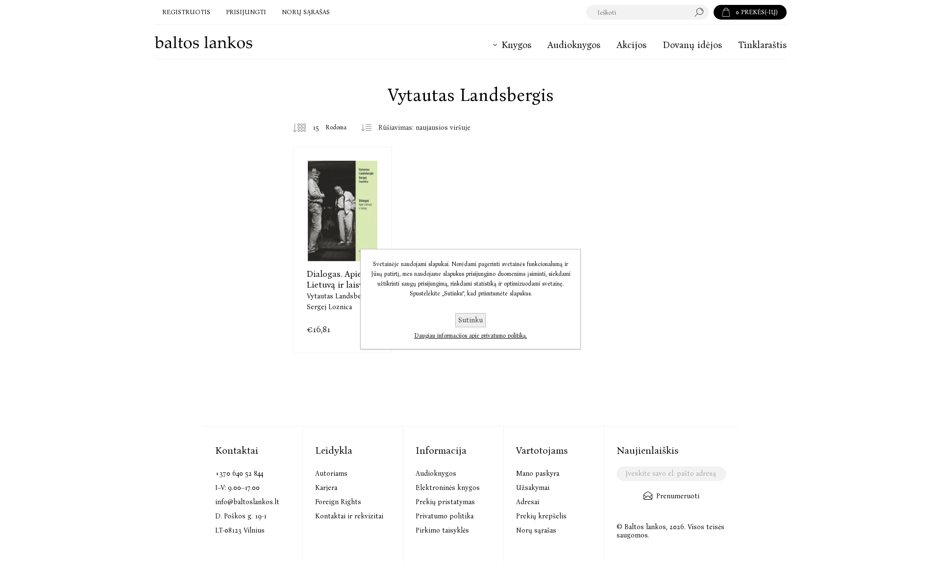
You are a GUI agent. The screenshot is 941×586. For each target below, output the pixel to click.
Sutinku (470, 320)
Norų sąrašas (536, 530)
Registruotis (186, 12)
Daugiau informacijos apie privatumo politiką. (470, 335)
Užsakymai (532, 488)
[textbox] (638, 12)
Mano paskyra (537, 473)
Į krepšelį (343, 240)
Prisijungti (246, 12)
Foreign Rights (338, 502)
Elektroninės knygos (448, 488)
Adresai (527, 502)
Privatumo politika (444, 516)
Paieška (701, 12)
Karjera (326, 488)
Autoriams (331, 473)
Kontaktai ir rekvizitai (349, 516)
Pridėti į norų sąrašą (367, 240)
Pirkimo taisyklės (442, 530)
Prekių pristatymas (445, 502)
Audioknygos (436, 473)
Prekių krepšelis (541, 516)
